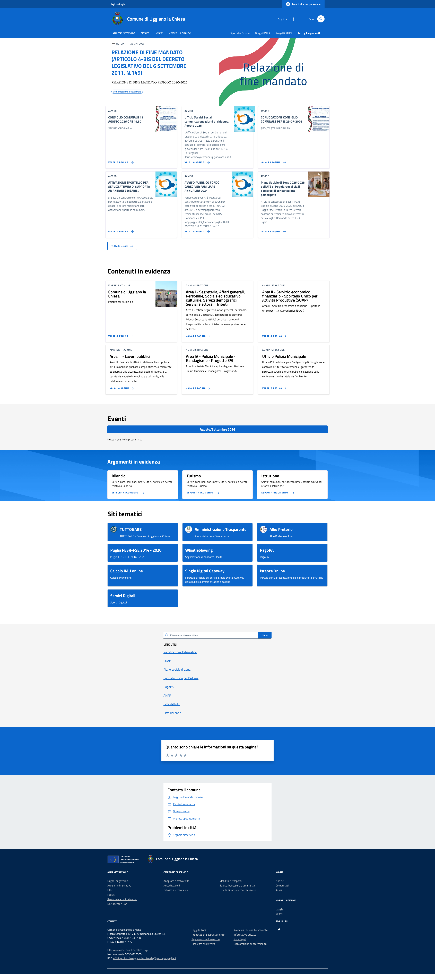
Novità (145, 33)
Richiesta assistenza (203, 944)
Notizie (280, 881)
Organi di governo (117, 881)
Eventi (279, 914)
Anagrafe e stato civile (176, 881)
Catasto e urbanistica (175, 890)
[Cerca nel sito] (321, 19)
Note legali (240, 939)
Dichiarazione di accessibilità (250, 944)
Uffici (110, 890)
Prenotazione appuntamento (208, 935)
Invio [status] (264, 635)
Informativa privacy (245, 935)
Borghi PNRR (262, 33)
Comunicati (282, 885)
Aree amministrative (119, 885)
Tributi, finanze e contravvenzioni (239, 890)
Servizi (159, 33)
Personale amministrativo (122, 899)
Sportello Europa (240, 33)
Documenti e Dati (117, 904)
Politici (111, 895)
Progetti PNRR (284, 33)
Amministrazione (124, 33)
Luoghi (279, 909)
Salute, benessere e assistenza (237, 885)
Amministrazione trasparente (251, 930)
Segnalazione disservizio (206, 939)
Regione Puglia (117, 4)
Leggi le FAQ (199, 930)
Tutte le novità (120, 246)
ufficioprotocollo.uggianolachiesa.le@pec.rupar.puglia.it (144, 958)
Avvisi (279, 890)
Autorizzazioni (171, 885)
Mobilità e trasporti (231, 881)
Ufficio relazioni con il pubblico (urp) (127, 950)
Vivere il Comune (180, 33)
